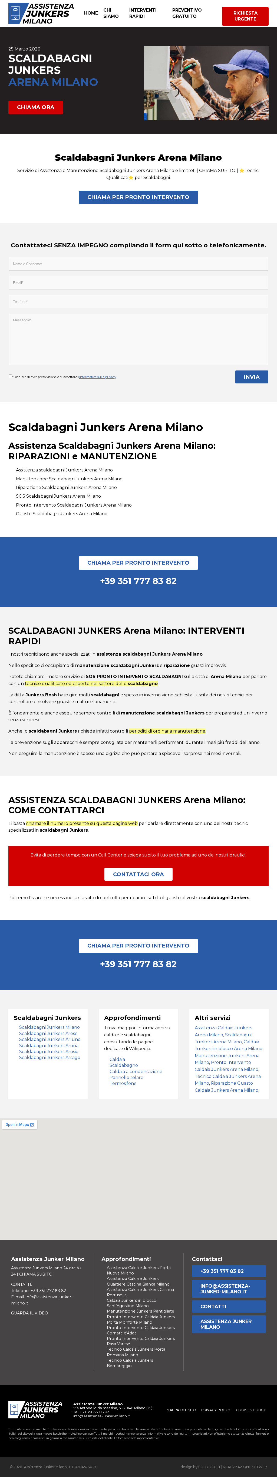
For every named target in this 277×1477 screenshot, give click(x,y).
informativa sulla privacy (97, 377)
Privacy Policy (215, 1410)
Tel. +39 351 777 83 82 (91, 1412)
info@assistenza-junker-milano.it (225, 1288)
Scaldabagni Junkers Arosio (48, 1051)
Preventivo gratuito (187, 13)
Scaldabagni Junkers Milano (49, 1027)
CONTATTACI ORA (138, 874)
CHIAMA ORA (35, 107)
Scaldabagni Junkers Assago (49, 1057)
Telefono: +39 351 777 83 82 (38, 1290)
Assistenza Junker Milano (226, 1324)
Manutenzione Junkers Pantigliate (140, 1311)
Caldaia (117, 1059)
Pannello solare (126, 1077)
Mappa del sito (181, 1410)
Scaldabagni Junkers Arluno (50, 1039)
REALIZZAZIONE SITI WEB (245, 1467)
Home (91, 13)
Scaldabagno (124, 1065)
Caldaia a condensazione (136, 1071)
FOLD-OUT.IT (209, 1467)
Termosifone (123, 1083)
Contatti (213, 1306)
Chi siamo (111, 13)
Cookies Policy (251, 1410)
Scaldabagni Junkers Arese (48, 1033)
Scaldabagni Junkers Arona (48, 1045)
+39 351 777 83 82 (222, 1271)
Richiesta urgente (245, 16)
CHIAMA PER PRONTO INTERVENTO (138, 197)
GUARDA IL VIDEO (29, 1313)
